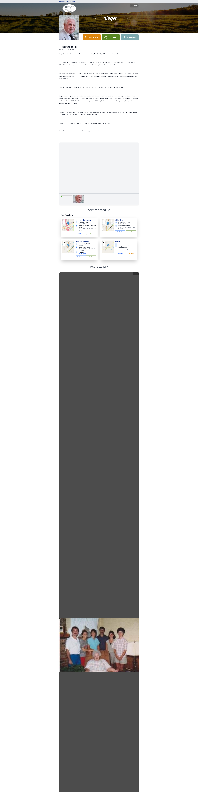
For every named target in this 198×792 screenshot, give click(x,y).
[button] (68, 223)
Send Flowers (131, 253)
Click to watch (82, 253)
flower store (101, 131)
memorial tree (78, 131)
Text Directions (80, 233)
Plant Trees (91, 233)
